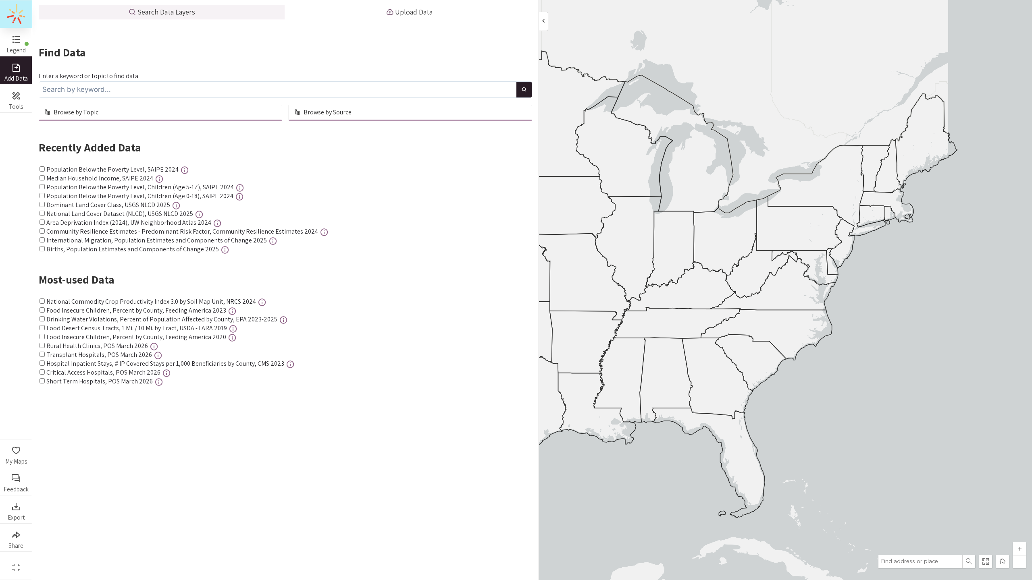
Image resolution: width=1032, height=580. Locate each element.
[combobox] (920, 561)
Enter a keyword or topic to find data (88, 76)
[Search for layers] (524, 89)
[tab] (161, 12)
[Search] (968, 561)
